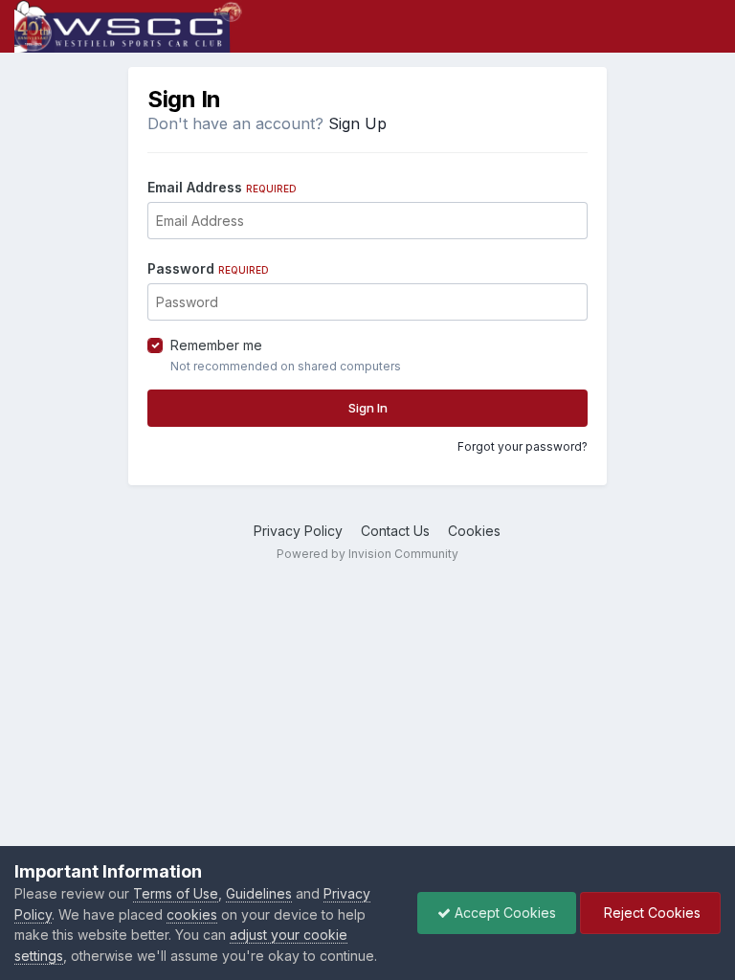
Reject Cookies (650, 912)
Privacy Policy (298, 531)
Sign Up (357, 123)
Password (208, 268)
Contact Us (395, 531)
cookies (192, 914)
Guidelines (259, 893)
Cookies (474, 531)
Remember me (216, 345)
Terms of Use (175, 893)
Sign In (368, 407)
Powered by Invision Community (367, 553)
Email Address (222, 187)
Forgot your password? (522, 446)
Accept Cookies (503, 912)
